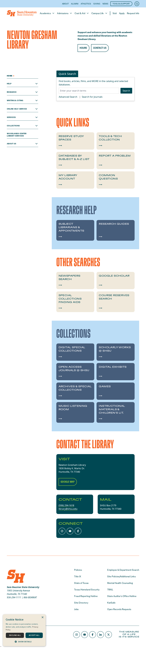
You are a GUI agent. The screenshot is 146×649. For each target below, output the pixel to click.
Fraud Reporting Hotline (86, 596)
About (65, 3)
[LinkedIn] (100, 634)
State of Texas (81, 583)
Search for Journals (92, 96)
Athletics (86, 3)
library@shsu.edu (68, 508)
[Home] (22, 13)
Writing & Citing (15, 100)
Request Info (133, 13)
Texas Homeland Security (86, 589)
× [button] (42, 617)
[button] (24, 641)
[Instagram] (62, 531)
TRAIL (110, 589)
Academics (45, 13)
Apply (122, 13)
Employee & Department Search (123, 569)
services (11, 117)
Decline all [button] (15, 635)
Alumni (74, 3)
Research (11, 92)
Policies (78, 569)
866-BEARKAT (30, 597)
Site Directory (81, 602)
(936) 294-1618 (66, 505)
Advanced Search (68, 96)
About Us (11, 144)
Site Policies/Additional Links (121, 576)
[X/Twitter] (108, 634)
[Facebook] (78, 531)
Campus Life (97, 13)
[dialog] (24, 630)
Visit (114, 13)
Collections (13, 126)
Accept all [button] (34, 635)
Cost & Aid (80, 13)
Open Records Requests (119, 609)
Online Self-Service (17, 109)
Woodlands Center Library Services (17, 134)
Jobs (76, 609)
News (105, 3)
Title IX (77, 576)
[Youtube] (70, 531)
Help (9, 84)
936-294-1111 (14, 597)
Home (10, 76)
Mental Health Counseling (120, 583)
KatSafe (111, 602)
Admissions (62, 13)
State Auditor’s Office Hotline (121, 596)
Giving (96, 3)
